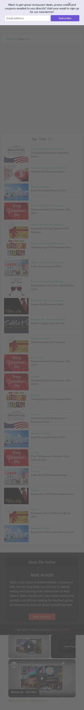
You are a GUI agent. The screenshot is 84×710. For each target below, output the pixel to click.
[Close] (74, 3)
